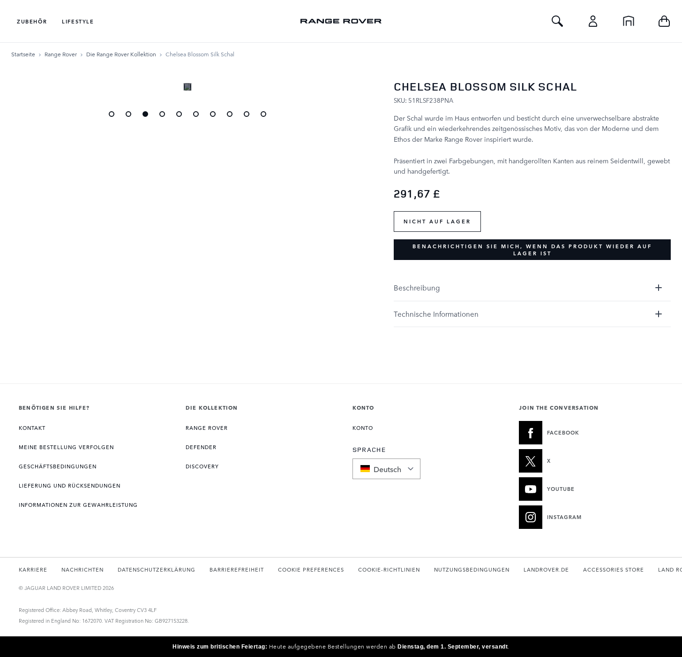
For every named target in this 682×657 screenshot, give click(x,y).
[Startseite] (628, 21)
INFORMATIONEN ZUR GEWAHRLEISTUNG (78, 505)
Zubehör (32, 21)
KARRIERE (33, 569)
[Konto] (593, 21)
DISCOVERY (202, 466)
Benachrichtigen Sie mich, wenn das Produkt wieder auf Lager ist (532, 249)
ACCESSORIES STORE (613, 569)
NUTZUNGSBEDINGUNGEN (472, 569)
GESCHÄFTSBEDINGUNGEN (58, 466)
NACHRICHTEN (82, 569)
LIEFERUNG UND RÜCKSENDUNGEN (69, 485)
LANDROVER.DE (546, 569)
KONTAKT (32, 428)
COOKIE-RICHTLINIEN (389, 569)
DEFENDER (201, 447)
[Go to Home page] (340, 21)
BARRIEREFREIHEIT (237, 569)
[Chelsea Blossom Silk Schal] (145, 114)
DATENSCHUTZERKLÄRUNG (156, 569)
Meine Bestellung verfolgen (66, 447)
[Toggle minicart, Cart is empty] (664, 21)
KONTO (362, 428)
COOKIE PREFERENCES (311, 569)
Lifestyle (78, 21)
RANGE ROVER (207, 428)
